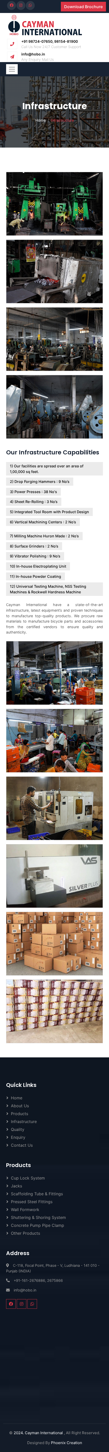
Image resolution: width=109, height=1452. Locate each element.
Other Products (25, 1233)
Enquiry (18, 1137)
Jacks (16, 1185)
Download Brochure (83, 6)
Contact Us (22, 1145)
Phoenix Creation (66, 1442)
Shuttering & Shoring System (38, 1217)
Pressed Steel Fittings (31, 1201)
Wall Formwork (25, 1209)
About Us (20, 1105)
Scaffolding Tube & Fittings (37, 1193)
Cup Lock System (28, 1178)
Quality (17, 1129)
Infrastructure (24, 1121)
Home (40, 120)
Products (19, 1113)
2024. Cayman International (39, 1432)
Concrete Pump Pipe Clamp (37, 1225)
